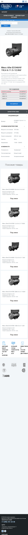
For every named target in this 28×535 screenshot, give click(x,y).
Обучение (14, 17)
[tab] (14, 112)
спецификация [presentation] (13, 115)
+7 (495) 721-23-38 (8, 522)
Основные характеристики (9, 126)
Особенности (5, 146)
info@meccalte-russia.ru (7, 528)
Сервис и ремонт (9, 15)
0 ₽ (21, 6)
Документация (20, 15)
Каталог (4, 12)
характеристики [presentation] (13, 111)
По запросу (14, 104)
